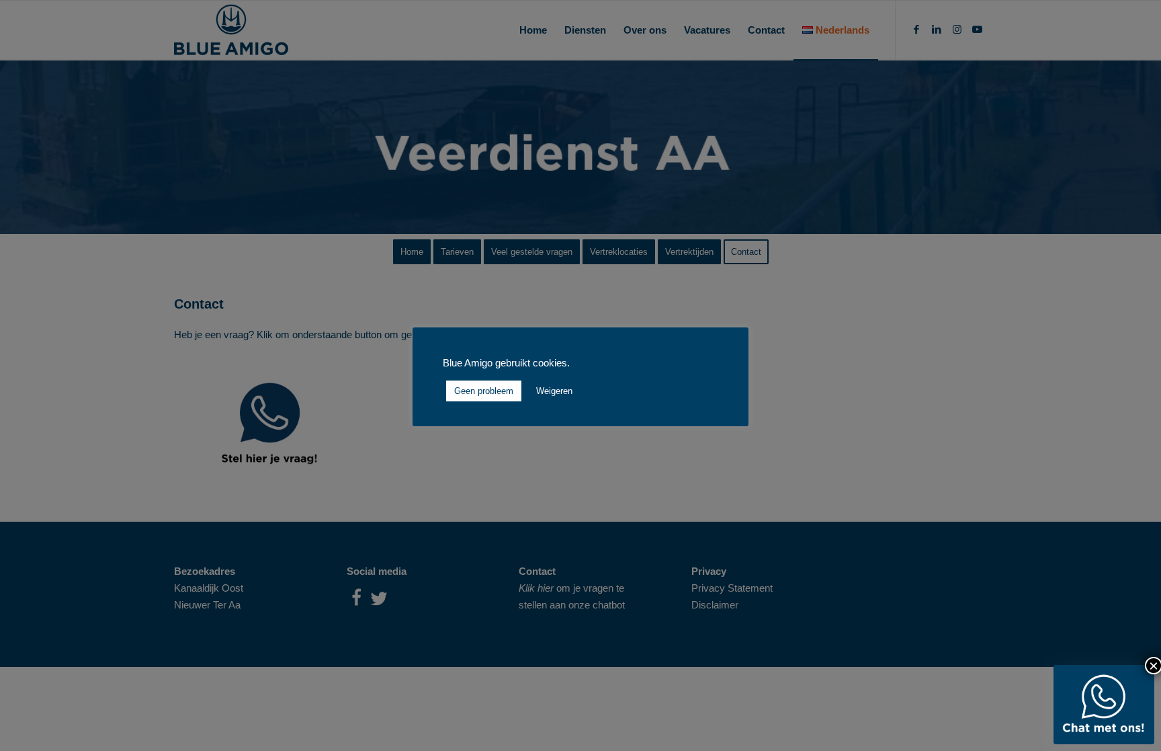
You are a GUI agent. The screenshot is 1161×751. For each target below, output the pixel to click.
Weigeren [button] (554, 391)
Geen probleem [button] (483, 391)
